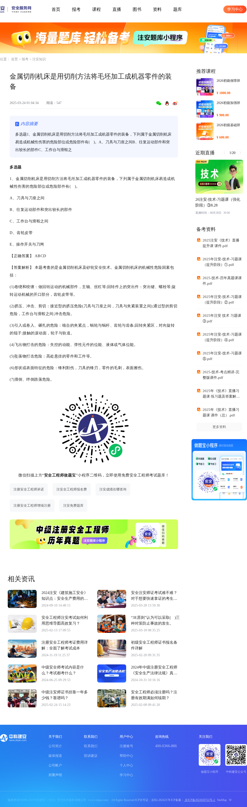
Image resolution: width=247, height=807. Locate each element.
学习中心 (235, 9)
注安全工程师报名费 (71, 489)
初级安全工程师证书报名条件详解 (154, 645)
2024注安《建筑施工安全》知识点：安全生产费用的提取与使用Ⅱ (64, 596)
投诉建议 (90, 756)
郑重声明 (55, 775)
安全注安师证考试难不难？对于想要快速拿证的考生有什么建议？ (154, 596)
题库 (177, 9)
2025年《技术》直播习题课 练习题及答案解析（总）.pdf (221, 396)
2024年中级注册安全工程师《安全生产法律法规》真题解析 (154, 670)
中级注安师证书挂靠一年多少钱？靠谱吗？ (64, 695)
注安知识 (39, 59)
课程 (96, 9)
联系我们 (90, 746)
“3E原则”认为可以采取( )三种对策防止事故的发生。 (155, 620)
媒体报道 (55, 756)
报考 (76, 9)
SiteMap (222, 800)
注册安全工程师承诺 (29, 489)
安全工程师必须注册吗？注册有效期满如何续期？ (154, 695)
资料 (157, 9)
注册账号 (126, 746)
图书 (137, 9)
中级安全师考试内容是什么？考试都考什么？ (62, 670)
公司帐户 (55, 765)
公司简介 (55, 746)
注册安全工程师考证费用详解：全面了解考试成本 (64, 645)
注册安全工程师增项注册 (32, 505)
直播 (116, 9)
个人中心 (126, 765)
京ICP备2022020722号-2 (200, 800)
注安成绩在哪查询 (112, 489)
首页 (56, 9)
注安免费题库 (73, 505)
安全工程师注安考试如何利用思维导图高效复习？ (64, 620)
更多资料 (219, 427)
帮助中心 (126, 756)
